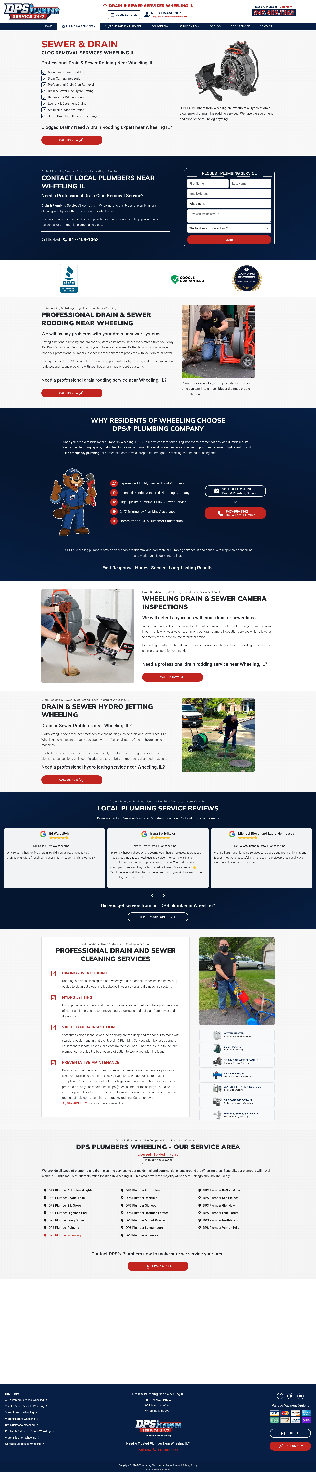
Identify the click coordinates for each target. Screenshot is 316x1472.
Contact (266, 26)
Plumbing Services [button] (79, 26)
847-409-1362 (76, 1103)
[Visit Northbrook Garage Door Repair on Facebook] (280, 1396)
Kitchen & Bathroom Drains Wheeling (28, 1431)
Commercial (160, 26)
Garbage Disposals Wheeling (23, 1443)
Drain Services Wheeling (20, 1425)
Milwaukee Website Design (158, 1469)
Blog (217, 26)
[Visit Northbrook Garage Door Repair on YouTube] (300, 1396)
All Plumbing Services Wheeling (25, 1400)
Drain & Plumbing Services (247, 281)
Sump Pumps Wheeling (20, 1412)
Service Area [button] (188, 26)
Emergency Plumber (123, 26)
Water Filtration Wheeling (21, 1437)
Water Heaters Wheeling (20, 1418)
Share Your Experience (158, 917)
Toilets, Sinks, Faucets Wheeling (25, 1406)
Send (229, 239)
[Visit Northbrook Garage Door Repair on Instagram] (290, 1396)
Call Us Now (69, 140)
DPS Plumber (70, 1190)
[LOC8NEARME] (247, 273)
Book (240, 26)
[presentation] (152, 895)
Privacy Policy (190, 1465)
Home (48, 26)
